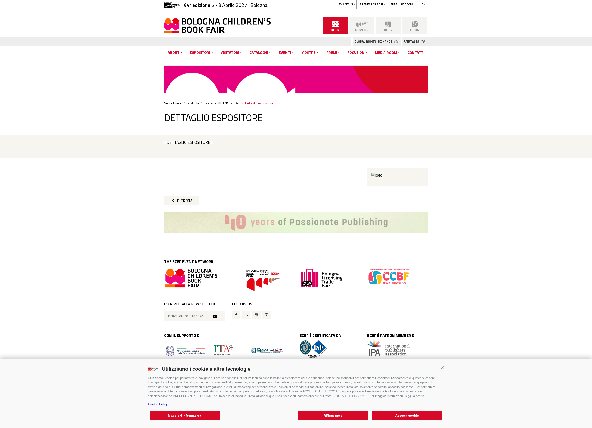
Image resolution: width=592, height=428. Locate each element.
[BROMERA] (296, 222)
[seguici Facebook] (236, 315)
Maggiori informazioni (185, 415)
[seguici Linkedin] (246, 315)
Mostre (308, 52)
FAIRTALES (412, 41)
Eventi (285, 52)
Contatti (415, 52)
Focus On (355, 52)
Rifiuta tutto (333, 415)
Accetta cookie (407, 415)
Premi (331, 52)
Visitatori (230, 52)
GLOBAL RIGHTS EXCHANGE (374, 41)
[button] (442, 368)
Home (177, 103)
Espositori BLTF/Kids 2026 (222, 103)
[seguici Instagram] (266, 315)
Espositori (200, 52)
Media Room (386, 52)
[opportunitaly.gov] (225, 350)
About (173, 52)
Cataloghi (259, 52)
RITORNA (184, 200)
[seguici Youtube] (256, 315)
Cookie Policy (158, 404)
